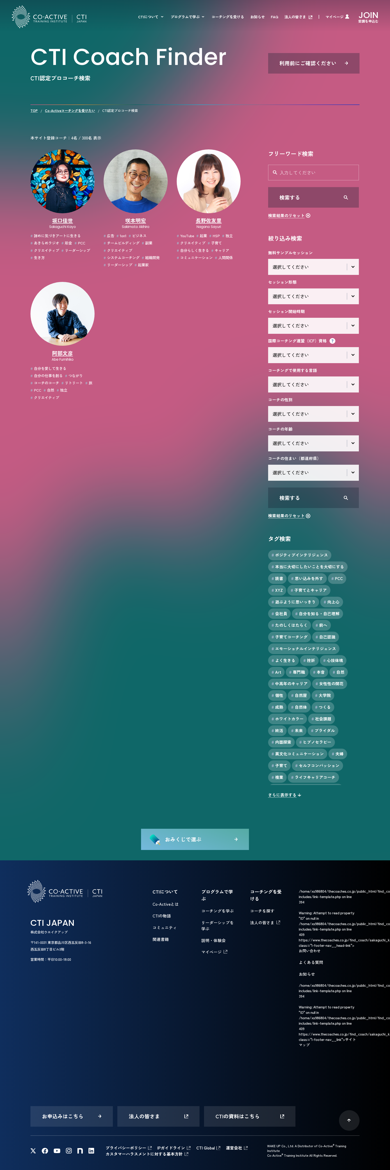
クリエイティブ (44, 250)
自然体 (299, 707)
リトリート (72, 382)
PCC (79, 243)
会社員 (279, 613)
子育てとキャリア (309, 590)
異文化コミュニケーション (298, 754)
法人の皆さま (295, 17)
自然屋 (299, 695)
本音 (319, 672)
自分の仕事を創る (46, 375)
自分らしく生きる (193, 250)
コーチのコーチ (44, 382)
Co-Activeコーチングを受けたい (70, 110)
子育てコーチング (290, 637)
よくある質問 (311, 962)
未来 (297, 730)
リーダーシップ (75, 250)
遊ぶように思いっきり (294, 602)
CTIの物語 (162, 916)
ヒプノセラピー (315, 742)
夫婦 (338, 754)
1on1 (121, 235)
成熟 (277, 707)
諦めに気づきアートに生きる (55, 235)
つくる (323, 707)
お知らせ (257, 17)
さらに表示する (282, 795)
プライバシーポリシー (126, 1148)
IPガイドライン (171, 1148)
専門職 (297, 672)
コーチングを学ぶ (217, 911)
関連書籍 (161, 939)
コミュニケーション (195, 257)
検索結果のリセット (286, 215)
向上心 (331, 602)
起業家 (142, 264)
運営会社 (234, 1148)
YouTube (185, 235)
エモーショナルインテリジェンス (304, 648)
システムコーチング (121, 257)
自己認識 (325, 637)
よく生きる (283, 660)
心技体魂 (333, 660)
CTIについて (148, 17)
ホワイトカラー (288, 719)
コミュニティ (165, 927)
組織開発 (151, 257)
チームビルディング (121, 243)
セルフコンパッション (317, 765)
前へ (321, 625)
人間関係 (224, 257)
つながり (74, 375)
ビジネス (137, 235)
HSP (214, 235)
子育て (215, 243)
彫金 (66, 243)
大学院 (323, 695)
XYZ (277, 590)
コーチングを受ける (227, 17)
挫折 (309, 660)
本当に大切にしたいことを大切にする (308, 566)
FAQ (274, 17)
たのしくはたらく (290, 625)
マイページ (334, 17)
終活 (277, 730)
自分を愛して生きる (48, 368)
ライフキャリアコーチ (313, 777)
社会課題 (321, 719)
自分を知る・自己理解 (317, 613)
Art (276, 672)
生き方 (37, 257)
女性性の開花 (330, 683)
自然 (49, 390)
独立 (227, 235)
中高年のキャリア (290, 683)
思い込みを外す (307, 578)
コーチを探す (262, 911)
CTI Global (205, 1148)
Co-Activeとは (166, 904)
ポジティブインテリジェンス (300, 555)
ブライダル (323, 730)
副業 (147, 243)
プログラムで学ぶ (185, 17)
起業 (201, 235)
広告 (109, 235)
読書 (277, 578)
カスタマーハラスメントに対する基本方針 (144, 1154)
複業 (277, 777)
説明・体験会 (213, 940)
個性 (277, 695)
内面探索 (281, 742)
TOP (34, 110)
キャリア (220, 250)
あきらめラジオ (44, 243)
